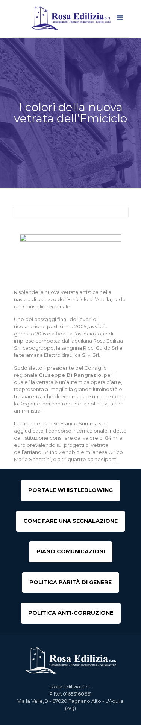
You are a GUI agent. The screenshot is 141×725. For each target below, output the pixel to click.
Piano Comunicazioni (70, 551)
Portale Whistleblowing (70, 490)
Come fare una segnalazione (70, 521)
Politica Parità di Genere (70, 582)
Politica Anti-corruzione (70, 612)
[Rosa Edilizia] (71, 19)
